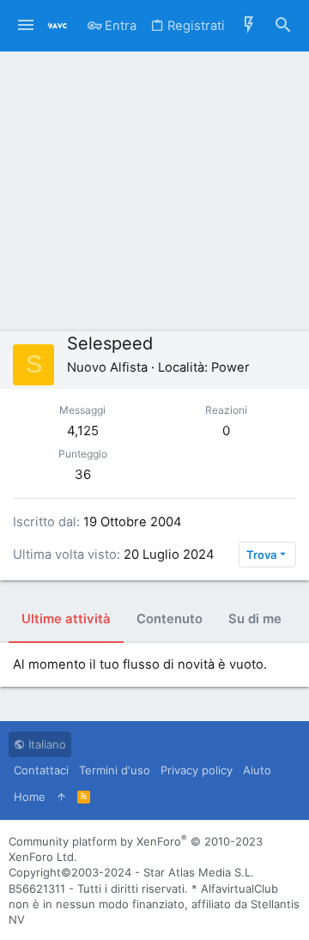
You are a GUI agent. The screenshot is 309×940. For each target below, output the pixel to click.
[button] (26, 25)
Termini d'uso (114, 770)
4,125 (83, 430)
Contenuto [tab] (169, 619)
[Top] (61, 797)
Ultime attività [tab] (66, 619)
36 (83, 474)
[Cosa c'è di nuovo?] (249, 26)
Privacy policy (197, 770)
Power (230, 367)
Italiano (45, 744)
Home (29, 797)
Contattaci (41, 770)
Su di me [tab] (255, 619)
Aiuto (257, 770)
